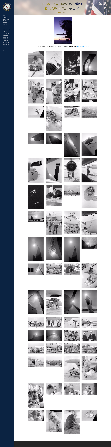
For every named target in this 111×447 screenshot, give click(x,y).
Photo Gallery (7, 29)
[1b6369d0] (54, 143)
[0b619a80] (54, 74)
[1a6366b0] (89, 117)
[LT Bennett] (89, 379)
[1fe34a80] (54, 206)
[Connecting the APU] (36, 354)
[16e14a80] (72, 261)
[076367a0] (54, 327)
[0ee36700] (36, 117)
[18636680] (54, 340)
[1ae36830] (36, 143)
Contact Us (6, 42)
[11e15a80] (54, 235)
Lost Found (6, 44)
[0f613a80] (54, 130)
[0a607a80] (36, 76)
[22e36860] (54, 274)
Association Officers (6, 20)
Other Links (6, 40)
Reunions (5, 35)
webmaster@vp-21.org (83, 46)
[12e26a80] (72, 233)
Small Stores (6, 33)
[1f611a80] (36, 208)
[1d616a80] (54, 182)
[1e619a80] (72, 182)
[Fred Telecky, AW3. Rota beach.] (36, 367)
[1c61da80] (89, 155)
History (5, 24)
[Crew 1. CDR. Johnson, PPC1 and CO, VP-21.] (54, 354)
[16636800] (36, 340)
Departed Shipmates (5, 38)
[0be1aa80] (72, 74)
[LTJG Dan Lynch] (54, 394)
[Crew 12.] (72, 354)
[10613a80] (54, 314)
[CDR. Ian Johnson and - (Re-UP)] (89, 340)
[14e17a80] (36, 261)
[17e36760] (89, 248)
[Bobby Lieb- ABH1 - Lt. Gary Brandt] (72, 340)
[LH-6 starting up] (72, 381)
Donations (5, 46)
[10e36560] (36, 222)
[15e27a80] (54, 259)
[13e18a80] (89, 234)
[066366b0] (36, 327)
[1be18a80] (72, 156)
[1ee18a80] (89, 182)
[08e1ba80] (89, 208)
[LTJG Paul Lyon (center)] (72, 394)
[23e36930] (72, 274)
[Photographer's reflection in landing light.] (89, 420)
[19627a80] (89, 312)
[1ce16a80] (36, 182)
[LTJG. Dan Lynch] (36, 420)
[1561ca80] (36, 313)
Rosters (5, 22)
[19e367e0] (36, 274)
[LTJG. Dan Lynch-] (54, 432)
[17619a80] (72, 314)
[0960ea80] (89, 288)
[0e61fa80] (89, 101)
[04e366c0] (72, 195)
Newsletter (6, 27)
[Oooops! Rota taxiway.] (72, 433)
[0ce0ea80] (36, 103)
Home (4, 15)
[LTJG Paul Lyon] (89, 394)
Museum (5, 31)
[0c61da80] (89, 74)
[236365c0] (89, 327)
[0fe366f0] (72, 117)
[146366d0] (72, 327)
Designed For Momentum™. (74, 443)
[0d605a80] (54, 104)
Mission (5, 17)
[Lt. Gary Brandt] (36, 407)
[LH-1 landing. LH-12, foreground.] (54, 367)
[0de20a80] (72, 101)
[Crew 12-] (89, 354)
